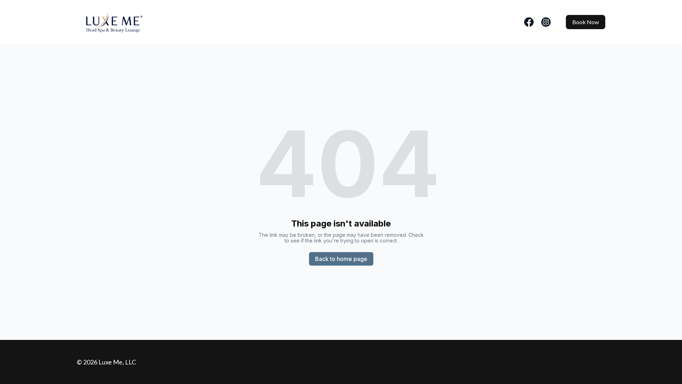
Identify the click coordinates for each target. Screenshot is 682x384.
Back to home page (341, 258)
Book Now (585, 21)
